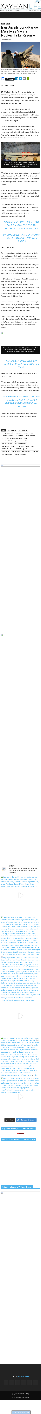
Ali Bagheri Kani (7, 433)
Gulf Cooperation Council (14, 438)
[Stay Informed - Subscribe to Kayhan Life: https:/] (20, 1016)
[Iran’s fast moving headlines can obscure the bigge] (20, 1096)
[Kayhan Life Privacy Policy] (20, 1394)
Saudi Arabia (26, 451)
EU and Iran (19, 435)
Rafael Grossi (16, 451)
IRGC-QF (18, 449)
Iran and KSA (24, 441)
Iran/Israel (21, 446)
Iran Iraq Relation (7, 443)
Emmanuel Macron (7, 435)
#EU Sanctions (12, 430)
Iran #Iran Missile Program (10, 441)
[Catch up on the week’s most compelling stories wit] (20, 895)
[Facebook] (6, 1382)
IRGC (32, 446)
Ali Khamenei (18, 433)
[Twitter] (29, 1382)
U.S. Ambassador (7, 454)
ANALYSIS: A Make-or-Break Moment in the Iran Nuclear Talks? (21, 364)
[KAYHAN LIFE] (20, 6)
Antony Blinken (28, 433)
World (7, 23)
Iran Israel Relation (20, 443)
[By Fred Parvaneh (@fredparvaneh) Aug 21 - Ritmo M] (20, 1056)
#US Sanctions (23, 430)
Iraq (27, 446)
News (3, 23)
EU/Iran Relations (30, 435)
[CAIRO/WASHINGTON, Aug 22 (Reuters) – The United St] (20, 935)
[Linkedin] (17, 1382)
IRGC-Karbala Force (8, 449)
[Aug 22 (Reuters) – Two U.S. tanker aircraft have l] (20, 976)
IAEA (25, 438)
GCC (3, 438)
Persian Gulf (5, 451)
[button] (38, 15)
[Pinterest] (23, 1382)
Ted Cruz (35, 451)
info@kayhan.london (24, 1376)
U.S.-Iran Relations (20, 454)
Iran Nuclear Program (8, 446)
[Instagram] (12, 1382)
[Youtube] (35, 1382)
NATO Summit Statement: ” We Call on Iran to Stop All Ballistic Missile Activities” (21, 225)
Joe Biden (26, 449)
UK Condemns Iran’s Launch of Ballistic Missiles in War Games (21, 238)
